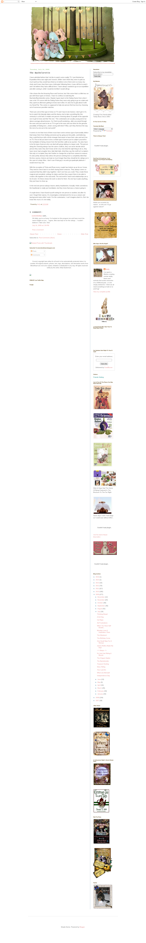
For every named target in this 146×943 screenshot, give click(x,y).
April (99, 685)
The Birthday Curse (103, 638)
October (100, 603)
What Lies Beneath (103, 673)
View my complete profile (101, 292)
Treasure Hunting (103, 664)
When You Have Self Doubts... (104, 626)
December (101, 597)
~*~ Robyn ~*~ (102, 650)
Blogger (82, 927)
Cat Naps (100, 620)
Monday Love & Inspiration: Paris (103, 631)
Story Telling (101, 667)
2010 (98, 591)
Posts (34, 251)
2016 (98, 577)
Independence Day (103, 675)
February (100, 691)
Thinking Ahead (102, 614)
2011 (97, 588)
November (101, 600)
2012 (98, 585)
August (100, 608)
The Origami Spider (103, 658)
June (99, 679)
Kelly (107, 269)
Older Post (84, 234)
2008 (98, 697)
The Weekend (102, 635)
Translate (109, 131)
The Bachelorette (103, 661)
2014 (98, 580)
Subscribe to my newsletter (102, 72)
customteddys (37, 216)
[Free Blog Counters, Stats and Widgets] (30, 275)
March (99, 688)
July (99, 611)
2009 (98, 594)
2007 (98, 700)
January (100, 694)
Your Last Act (101, 670)
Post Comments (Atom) (47, 238)
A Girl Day (100, 617)
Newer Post (34, 234)
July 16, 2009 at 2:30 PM (40, 225)
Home (59, 234)
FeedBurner (108, 367)
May (99, 682)
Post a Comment (38, 230)
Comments (36, 255)
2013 (98, 583)
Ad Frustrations (102, 623)
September (101, 606)
